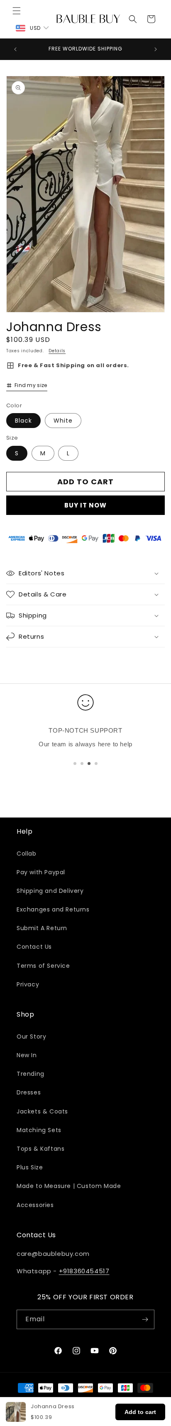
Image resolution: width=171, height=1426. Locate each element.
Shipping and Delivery (50, 891)
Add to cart (140, 1412)
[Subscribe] (145, 1319)
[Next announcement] (156, 49)
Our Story (31, 1036)
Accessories (35, 1205)
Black (23, 420)
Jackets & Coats (42, 1111)
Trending (30, 1074)
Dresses (29, 1092)
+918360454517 (84, 1271)
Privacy (28, 984)
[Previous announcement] (15, 49)
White (63, 420)
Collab (27, 853)
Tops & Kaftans (40, 1149)
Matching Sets (39, 1130)
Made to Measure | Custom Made (69, 1186)
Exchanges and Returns (53, 909)
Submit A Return (42, 928)
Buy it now (85, 505)
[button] (16, 11)
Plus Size (30, 1167)
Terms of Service (43, 966)
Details (57, 351)
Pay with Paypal (41, 872)
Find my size (31, 385)
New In (27, 1055)
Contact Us (34, 947)
